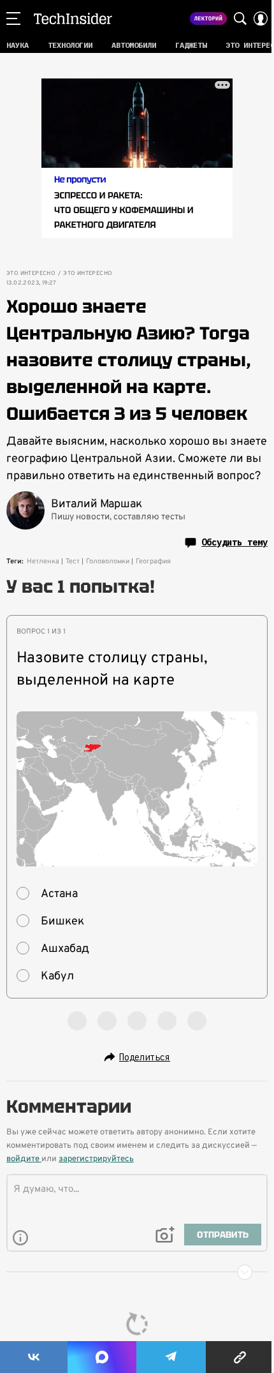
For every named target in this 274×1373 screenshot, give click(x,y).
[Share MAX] (102, 1357)
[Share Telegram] (171, 1357)
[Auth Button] (261, 18)
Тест (73, 561)
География (153, 561)
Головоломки (107, 561)
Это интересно (30, 274)
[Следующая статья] (137, 1272)
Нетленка (43, 561)
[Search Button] (240, 18)
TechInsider (73, 18)
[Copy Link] (240, 1357)
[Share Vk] (34, 1357)
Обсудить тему (234, 542)
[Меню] (13, 18)
